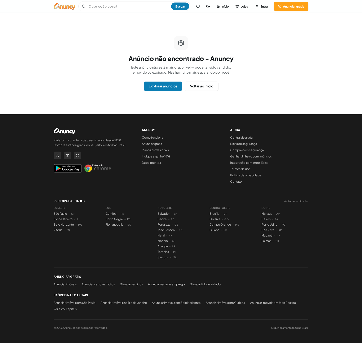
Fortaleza (164, 224)
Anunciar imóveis (65, 284)
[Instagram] (57, 155)
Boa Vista (267, 230)
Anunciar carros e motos (98, 284)
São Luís (163, 257)
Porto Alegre (114, 219)
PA (276, 219)
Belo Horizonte (64, 224)
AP (278, 235)
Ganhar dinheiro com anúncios (251, 156)
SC (129, 224)
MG (80, 224)
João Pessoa (166, 230)
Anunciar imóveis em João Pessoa (273, 302)
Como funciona (152, 137)
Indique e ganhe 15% (156, 156)
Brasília (214, 213)
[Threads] (77, 155)
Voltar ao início (201, 86)
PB (180, 230)
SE (173, 246)
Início (225, 6)
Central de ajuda (241, 137)
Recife (162, 219)
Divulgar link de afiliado (205, 284)
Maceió (163, 241)
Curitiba (111, 213)
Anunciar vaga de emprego (166, 284)
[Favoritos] (198, 6)
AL (173, 241)
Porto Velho (269, 224)
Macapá (267, 235)
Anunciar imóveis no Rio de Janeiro (124, 302)
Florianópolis (114, 224)
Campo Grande (220, 224)
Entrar (264, 6)
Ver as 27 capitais (65, 309)
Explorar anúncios (163, 86)
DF (225, 213)
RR (280, 230)
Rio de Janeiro (63, 219)
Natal (161, 235)
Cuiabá (214, 230)
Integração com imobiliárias (249, 162)
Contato (236, 181)
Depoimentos (151, 162)
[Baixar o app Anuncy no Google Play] (67, 168)
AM (278, 213)
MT (225, 230)
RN (170, 235)
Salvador (164, 213)
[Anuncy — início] (64, 6)
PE (172, 219)
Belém (266, 219)
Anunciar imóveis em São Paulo (75, 302)
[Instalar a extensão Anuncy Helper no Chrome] (97, 168)
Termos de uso (240, 169)
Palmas (266, 241)
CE (176, 224)
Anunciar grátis (293, 6)
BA (175, 213)
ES (68, 230)
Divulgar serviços (131, 284)
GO (226, 219)
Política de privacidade (245, 175)
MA (175, 257)
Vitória (58, 230)
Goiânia (214, 219)
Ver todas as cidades (296, 201)
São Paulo (60, 213)
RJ (78, 219)
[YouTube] (67, 155)
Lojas (244, 6)
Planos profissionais (155, 150)
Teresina (163, 251)
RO (284, 224)
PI (174, 251)
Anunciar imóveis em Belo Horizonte (176, 302)
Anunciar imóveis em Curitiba (225, 302)
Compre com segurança (247, 150)
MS (237, 224)
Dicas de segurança (243, 144)
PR (122, 213)
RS (129, 219)
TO (277, 241)
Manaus (266, 213)
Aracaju (163, 246)
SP (73, 213)
